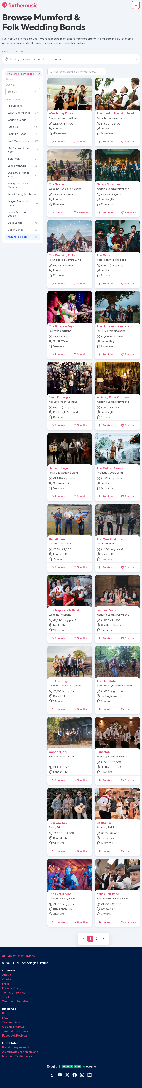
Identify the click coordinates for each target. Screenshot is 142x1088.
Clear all (10, 79)
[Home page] (20, 5)
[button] (136, 5)
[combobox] (10, 59)
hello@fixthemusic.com (21, 955)
